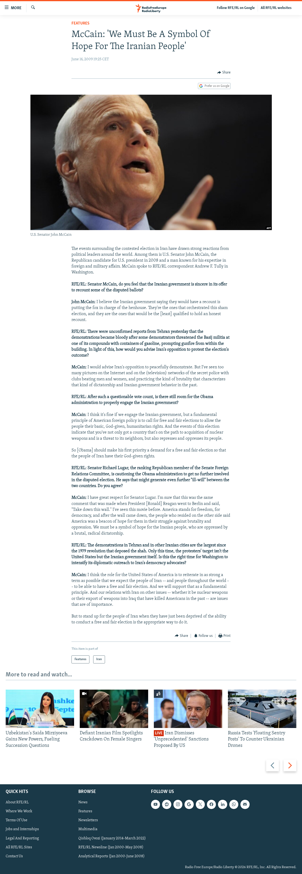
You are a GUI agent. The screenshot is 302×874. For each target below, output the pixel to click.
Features (80, 23)
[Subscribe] (244, 804)
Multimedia (87, 829)
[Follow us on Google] (189, 804)
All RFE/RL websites (276, 8)
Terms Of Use (16, 820)
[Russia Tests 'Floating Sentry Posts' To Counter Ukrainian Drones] (262, 709)
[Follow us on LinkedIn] (222, 804)
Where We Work (19, 811)
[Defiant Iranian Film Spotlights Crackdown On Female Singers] (114, 709)
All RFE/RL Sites (19, 847)
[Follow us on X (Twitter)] (200, 804)
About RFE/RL (17, 802)
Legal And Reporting (22, 838)
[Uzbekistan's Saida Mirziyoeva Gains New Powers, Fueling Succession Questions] (40, 709)
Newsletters (88, 820)
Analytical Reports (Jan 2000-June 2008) (111, 856)
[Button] (224, 72)
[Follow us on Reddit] (166, 804)
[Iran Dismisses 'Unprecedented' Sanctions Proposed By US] (188, 709)
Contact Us (14, 856)
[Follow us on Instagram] (177, 804)
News (83, 802)
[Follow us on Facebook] (211, 804)
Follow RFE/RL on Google (236, 8)
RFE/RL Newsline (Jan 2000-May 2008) (110, 847)
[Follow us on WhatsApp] (233, 804)
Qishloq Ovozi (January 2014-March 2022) (112, 838)
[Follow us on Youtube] (155, 804)
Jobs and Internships (22, 829)
